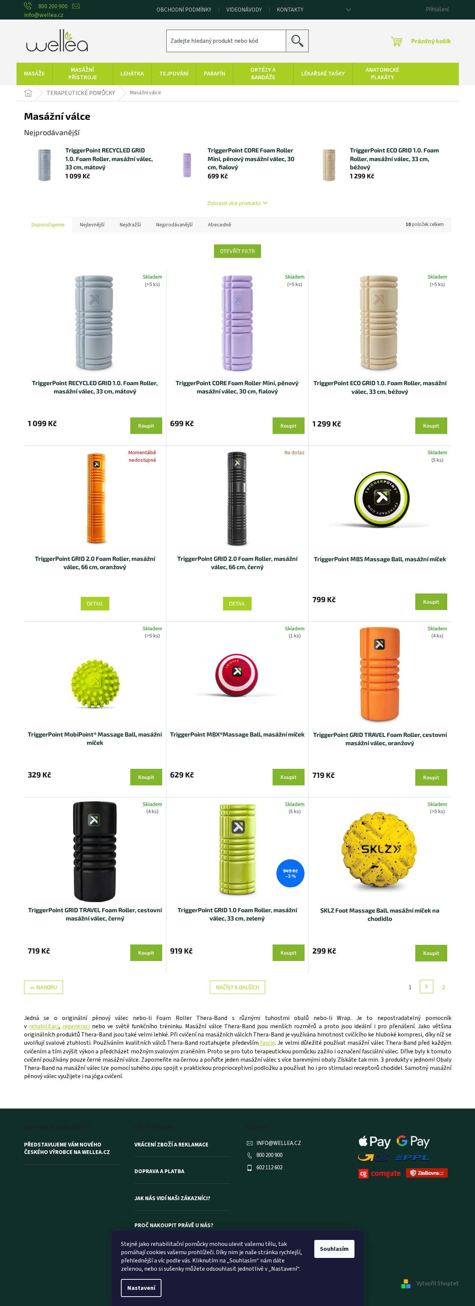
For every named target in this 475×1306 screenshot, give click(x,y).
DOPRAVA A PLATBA (159, 1171)
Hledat (300, 41)
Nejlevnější (92, 225)
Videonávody (244, 10)
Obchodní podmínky (184, 10)
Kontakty (290, 10)
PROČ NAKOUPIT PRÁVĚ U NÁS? (173, 1225)
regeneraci (76, 1026)
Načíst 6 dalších (237, 987)
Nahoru (46, 987)
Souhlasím (334, 1249)
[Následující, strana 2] (426, 986)
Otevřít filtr (237, 251)
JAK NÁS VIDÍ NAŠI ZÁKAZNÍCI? (172, 1198)
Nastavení (141, 1288)
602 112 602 (269, 1168)
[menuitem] (34, 74)
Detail (95, 603)
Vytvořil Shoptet (437, 1283)
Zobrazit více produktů (234, 203)
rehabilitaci (44, 1026)
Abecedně (219, 225)
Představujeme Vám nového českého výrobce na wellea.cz (67, 1149)
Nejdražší (130, 225)
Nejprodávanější (174, 225)
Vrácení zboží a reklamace (171, 1145)
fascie (267, 1043)
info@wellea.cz (278, 1143)
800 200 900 (269, 1155)
